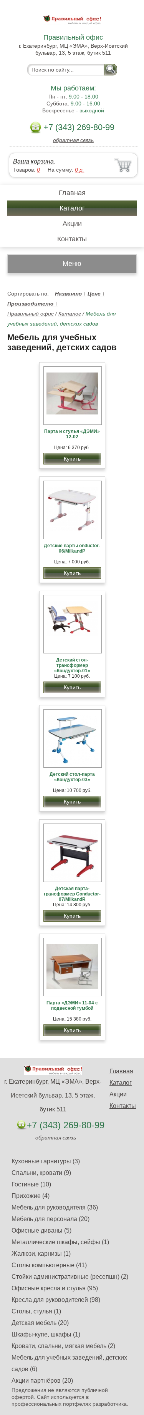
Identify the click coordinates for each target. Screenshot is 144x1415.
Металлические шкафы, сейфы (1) (60, 1242)
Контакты (72, 239)
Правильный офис (30, 314)
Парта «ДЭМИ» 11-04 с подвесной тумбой (72, 1005)
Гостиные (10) (31, 1184)
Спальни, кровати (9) (41, 1172)
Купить (72, 459)
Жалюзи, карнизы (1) (41, 1253)
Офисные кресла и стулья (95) (55, 1288)
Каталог (72, 208)
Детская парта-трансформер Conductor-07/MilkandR (72, 894)
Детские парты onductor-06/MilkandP (72, 548)
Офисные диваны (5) (41, 1230)
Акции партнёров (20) (42, 1380)
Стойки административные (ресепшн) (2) (70, 1276)
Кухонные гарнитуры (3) (46, 1161)
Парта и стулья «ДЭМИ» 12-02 (72, 434)
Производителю (32, 304)
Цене (96, 294)
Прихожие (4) (31, 1196)
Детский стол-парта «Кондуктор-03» (72, 777)
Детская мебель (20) (40, 1323)
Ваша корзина (33, 161)
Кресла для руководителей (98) (56, 1299)
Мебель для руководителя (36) (55, 1207)
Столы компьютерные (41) (49, 1265)
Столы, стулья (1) (36, 1311)
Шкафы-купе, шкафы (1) (46, 1334)
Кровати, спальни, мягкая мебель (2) (63, 1346)
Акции (72, 223)
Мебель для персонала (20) (50, 1219)
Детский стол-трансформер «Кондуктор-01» (72, 665)
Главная (72, 193)
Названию (70, 294)
